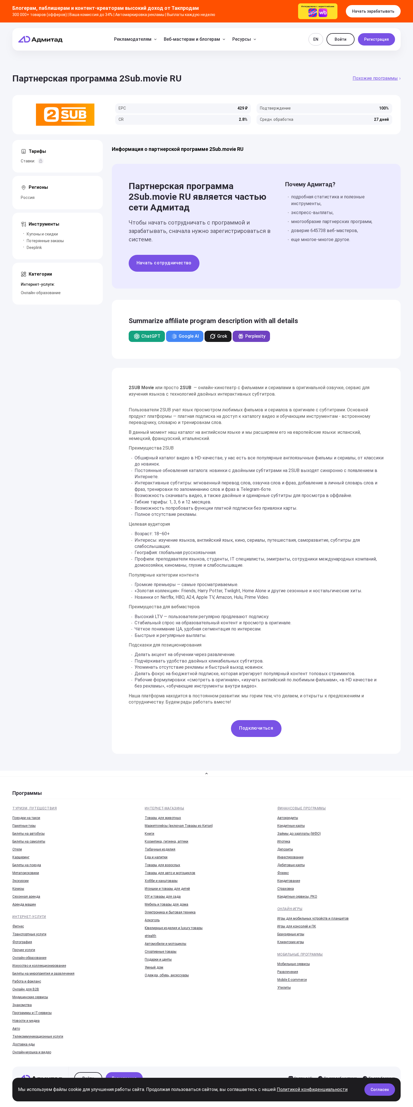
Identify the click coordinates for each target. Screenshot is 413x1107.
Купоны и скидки (42, 234)
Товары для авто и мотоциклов (170, 873)
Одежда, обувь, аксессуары (167, 975)
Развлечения (287, 972)
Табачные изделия (160, 849)
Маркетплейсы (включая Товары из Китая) (179, 826)
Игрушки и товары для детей (167, 889)
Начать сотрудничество (164, 263)
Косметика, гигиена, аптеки (166, 841)
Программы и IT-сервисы (32, 1013)
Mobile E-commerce (292, 980)
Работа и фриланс (26, 981)
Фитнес (18, 926)
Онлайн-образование (41, 293)
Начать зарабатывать (373, 11)
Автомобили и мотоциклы (165, 944)
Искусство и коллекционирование (39, 966)
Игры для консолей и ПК (296, 926)
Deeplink (34, 247)
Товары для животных (163, 818)
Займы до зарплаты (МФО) (299, 834)
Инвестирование (290, 857)
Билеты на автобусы (28, 834)
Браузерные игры (290, 934)
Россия (28, 197)
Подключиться (256, 728)
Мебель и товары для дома (166, 904)
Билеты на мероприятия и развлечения (43, 974)
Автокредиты (287, 818)
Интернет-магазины (164, 808)
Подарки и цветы (158, 959)
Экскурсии (20, 881)
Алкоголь (152, 920)
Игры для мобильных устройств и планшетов (313, 918)
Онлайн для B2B (25, 989)
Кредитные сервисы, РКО (297, 897)
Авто (16, 1029)
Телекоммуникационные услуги (37, 1036)
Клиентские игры (290, 942)
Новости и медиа (26, 1021)
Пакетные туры (24, 826)
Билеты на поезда (26, 865)
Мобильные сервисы (293, 964)
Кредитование (288, 881)
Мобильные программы (300, 954)
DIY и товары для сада (163, 897)
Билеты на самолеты (28, 841)
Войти (340, 39)
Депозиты (285, 849)
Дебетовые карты (291, 865)
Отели (17, 849)
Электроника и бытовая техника (170, 912)
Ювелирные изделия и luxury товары (174, 928)
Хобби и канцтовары (161, 881)
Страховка (285, 889)
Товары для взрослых (162, 865)
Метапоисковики (25, 873)
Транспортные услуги (29, 934)
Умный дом (154, 967)
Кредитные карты (291, 826)
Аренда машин (24, 904)
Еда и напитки (156, 857)
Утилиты (284, 988)
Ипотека (283, 841)
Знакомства (22, 1005)
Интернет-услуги (29, 917)
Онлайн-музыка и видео (31, 1052)
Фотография (22, 942)
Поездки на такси (26, 818)
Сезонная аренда (26, 897)
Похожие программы (375, 78)
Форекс (283, 873)
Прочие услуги (23, 950)
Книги (149, 834)
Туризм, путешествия (34, 808)
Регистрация (376, 39)
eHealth (150, 936)
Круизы (18, 889)
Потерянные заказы (45, 241)
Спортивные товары (160, 952)
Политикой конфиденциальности (312, 1089)
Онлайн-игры (290, 909)
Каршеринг (21, 857)
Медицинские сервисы (30, 997)
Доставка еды (23, 1044)
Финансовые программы (301, 808)
